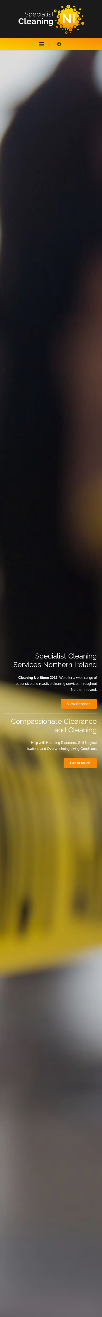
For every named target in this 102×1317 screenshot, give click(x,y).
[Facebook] (59, 44)
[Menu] (42, 44)
